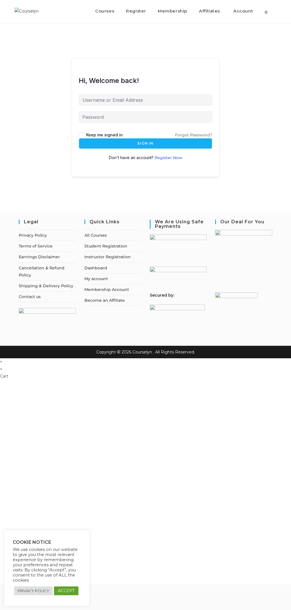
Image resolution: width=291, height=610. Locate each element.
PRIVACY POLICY (33, 590)
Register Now (168, 157)
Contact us (30, 296)
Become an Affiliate (104, 300)
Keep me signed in (104, 134)
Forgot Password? (193, 135)
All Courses (95, 235)
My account (96, 278)
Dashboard (95, 267)
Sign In (145, 143)
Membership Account (106, 289)
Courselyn (142, 352)
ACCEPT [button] (66, 590)
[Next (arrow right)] (281, 305)
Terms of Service (36, 246)
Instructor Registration (107, 256)
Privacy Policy (33, 235)
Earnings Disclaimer (39, 256)
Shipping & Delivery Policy (46, 285)
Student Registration (105, 246)
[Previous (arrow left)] (10, 305)
